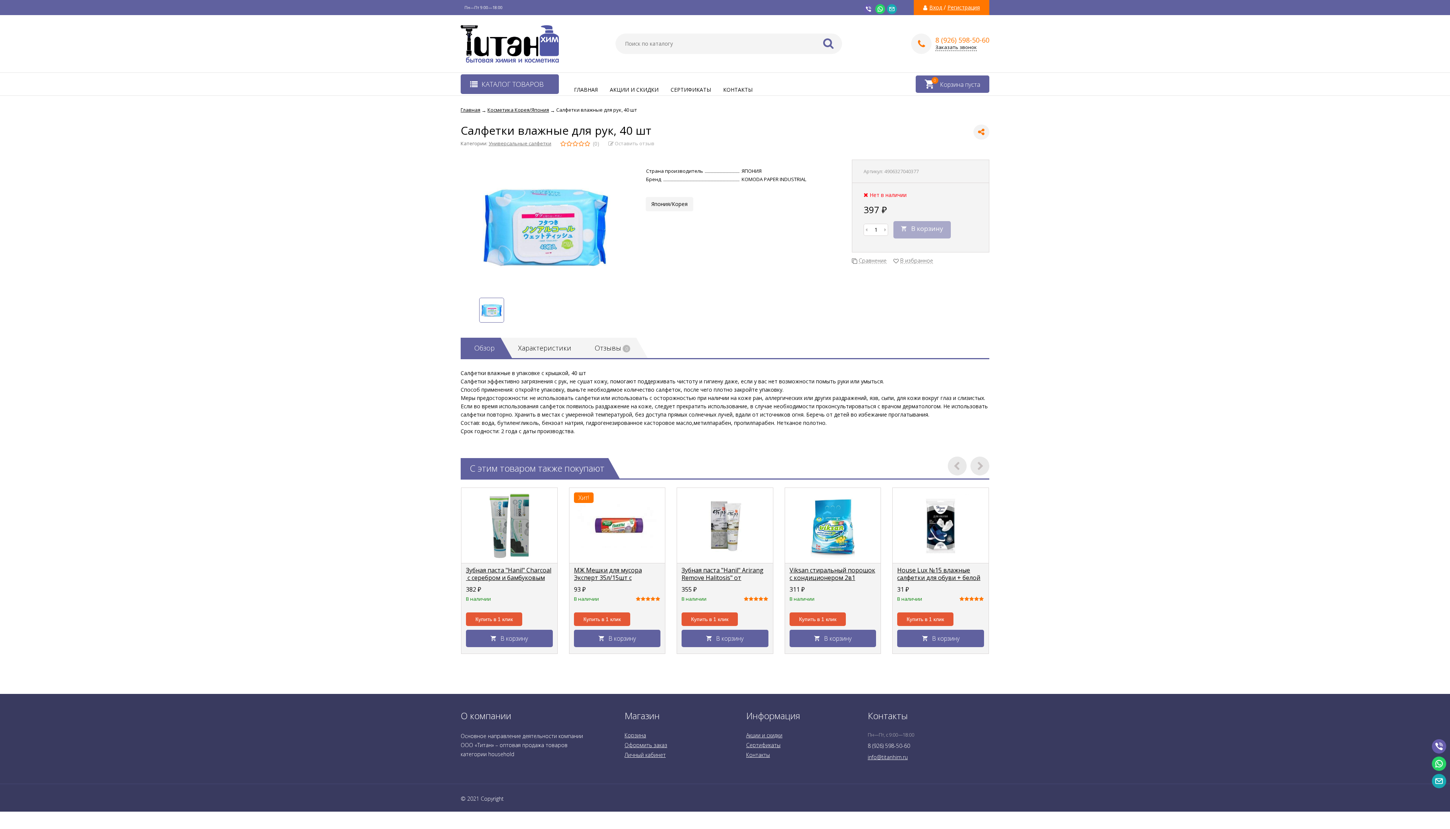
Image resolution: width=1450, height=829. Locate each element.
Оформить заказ (646, 745)
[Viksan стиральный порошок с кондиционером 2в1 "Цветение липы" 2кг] (833, 525)
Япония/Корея (669, 204)
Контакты (738, 89)
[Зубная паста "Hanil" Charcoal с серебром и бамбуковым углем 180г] (509, 525)
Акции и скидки (634, 89)
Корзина (635, 735)
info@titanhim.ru (888, 757)
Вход (935, 8)
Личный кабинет (645, 754)
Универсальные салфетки (520, 143)
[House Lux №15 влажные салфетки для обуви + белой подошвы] (941, 525)
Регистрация (963, 8)
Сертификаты (691, 89)
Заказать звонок (956, 47)
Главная (586, 89)
